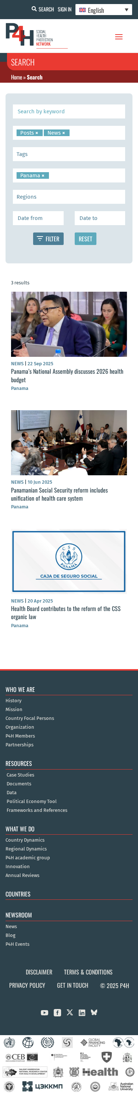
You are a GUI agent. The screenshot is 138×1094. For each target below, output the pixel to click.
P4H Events (17, 944)
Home (16, 77)
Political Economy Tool (32, 801)
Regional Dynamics (26, 849)
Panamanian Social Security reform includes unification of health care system (59, 494)
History (13, 700)
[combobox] (69, 133)
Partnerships (19, 744)
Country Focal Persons (30, 718)
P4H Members (20, 736)
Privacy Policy (27, 985)
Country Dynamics (25, 840)
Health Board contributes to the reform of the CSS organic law (66, 612)
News (11, 926)
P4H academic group (28, 857)
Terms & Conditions (88, 971)
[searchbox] (73, 132)
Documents (19, 783)
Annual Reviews (22, 875)
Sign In (64, 9)
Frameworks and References (37, 810)
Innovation (18, 866)
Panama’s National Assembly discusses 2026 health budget (67, 375)
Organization (20, 727)
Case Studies (20, 775)
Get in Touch (72, 985)
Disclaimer (39, 971)
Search (46, 9)
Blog (10, 935)
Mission (14, 709)
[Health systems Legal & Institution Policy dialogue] (69, 154)
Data (12, 792)
